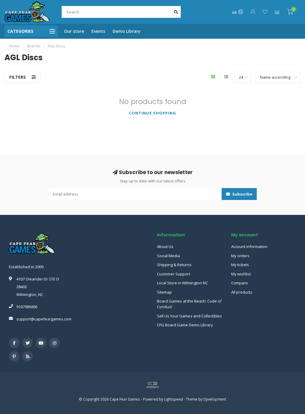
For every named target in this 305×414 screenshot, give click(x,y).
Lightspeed (173, 399)
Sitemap (164, 292)
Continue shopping (152, 113)
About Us (165, 246)
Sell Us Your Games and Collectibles (189, 316)
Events (98, 31)
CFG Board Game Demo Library (185, 325)
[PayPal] (152, 385)
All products (241, 292)
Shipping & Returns (174, 264)
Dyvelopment (214, 399)
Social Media (168, 255)
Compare (239, 283)
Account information (249, 246)
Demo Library (127, 31)
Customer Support (173, 274)
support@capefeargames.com (43, 319)
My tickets (240, 264)
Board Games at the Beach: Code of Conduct (189, 303)
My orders (240, 255)
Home (14, 46)
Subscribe (241, 194)
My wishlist (241, 274)
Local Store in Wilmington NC (182, 283)
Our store (74, 31)
